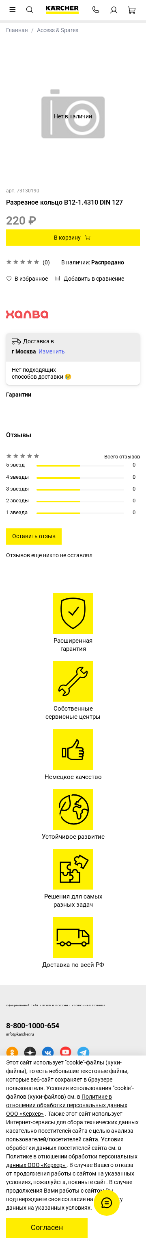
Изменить (52, 351)
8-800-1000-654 (32, 1025)
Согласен (47, 1228)
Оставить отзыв (34, 536)
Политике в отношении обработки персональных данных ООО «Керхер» (66, 1105)
